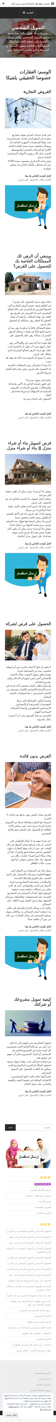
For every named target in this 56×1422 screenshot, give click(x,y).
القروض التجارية (37, 91)
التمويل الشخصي (28, 27)
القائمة (29, 12)
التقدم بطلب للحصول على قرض (34, 179)
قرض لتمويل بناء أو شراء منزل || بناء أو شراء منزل (29, 445)
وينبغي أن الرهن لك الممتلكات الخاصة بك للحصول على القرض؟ (32, 261)
